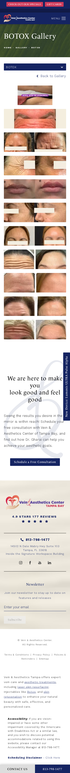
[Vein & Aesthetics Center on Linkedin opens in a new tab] (49, 562)
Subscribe (15, 619)
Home (8, 47)
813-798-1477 (50, 747)
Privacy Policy (41, 654)
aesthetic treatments (40, 682)
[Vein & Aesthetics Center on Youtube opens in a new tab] (40, 562)
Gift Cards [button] (54, 4)
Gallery (21, 47)
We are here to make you (35, 389)
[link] (35, 518)
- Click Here (34, 757)
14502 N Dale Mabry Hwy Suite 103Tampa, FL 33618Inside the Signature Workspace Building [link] (35, 550)
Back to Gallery (52, 76)
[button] (64, 18)
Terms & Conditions (16, 654)
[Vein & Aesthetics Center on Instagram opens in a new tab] (20, 562)
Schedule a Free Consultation (35, 462)
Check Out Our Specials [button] (24, 4)
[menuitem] (20, 562)
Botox (35, 47)
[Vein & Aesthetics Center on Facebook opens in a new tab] (30, 562)
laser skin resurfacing (33, 686)
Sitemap (44, 658)
